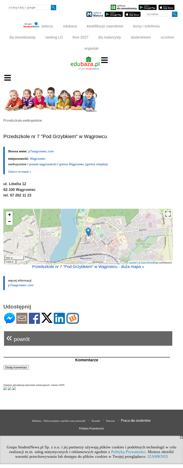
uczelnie (167, 37)
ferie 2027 (80, 37)
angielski (91, 48)
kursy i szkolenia (146, 26)
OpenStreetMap (149, 262)
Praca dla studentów (136, 420)
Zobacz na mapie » (19, 171)
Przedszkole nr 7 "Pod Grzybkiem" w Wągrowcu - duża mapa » (88, 266)
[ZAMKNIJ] (158, 456)
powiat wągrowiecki (42, 164)
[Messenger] (9, 322)
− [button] (9, 221)
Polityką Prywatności (128, 452)
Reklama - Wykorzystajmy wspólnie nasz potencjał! (58, 420)
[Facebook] (34, 322)
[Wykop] (72, 322)
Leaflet (133, 262)
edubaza (70, 26)
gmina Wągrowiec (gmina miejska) (83, 164)
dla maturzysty (109, 37)
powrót (18, 337)
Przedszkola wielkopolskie (22, 120)
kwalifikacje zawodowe (105, 26)
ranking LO (54, 37)
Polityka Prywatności (91, 428)
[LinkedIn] (59, 322)
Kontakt (96, 420)
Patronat (110, 420)
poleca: (47, 26)
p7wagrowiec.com (41, 151)
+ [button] (9, 214)
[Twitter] (46, 321)
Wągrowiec (38, 158)
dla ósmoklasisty (22, 37)
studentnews (141, 37)
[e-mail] (21, 322)
